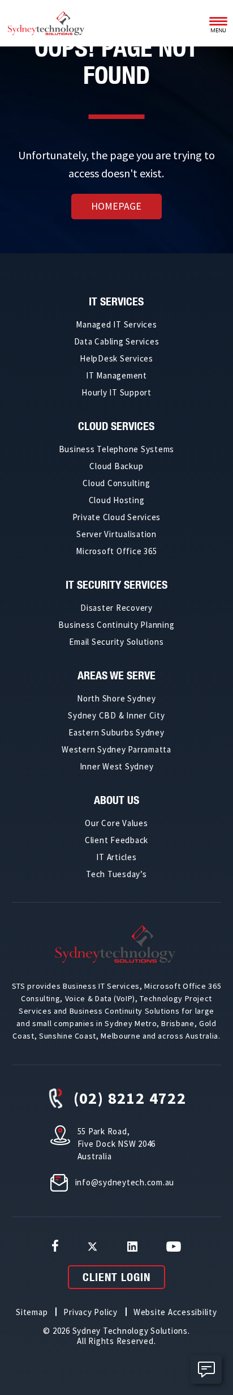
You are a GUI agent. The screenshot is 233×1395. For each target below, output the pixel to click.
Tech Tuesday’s (116, 874)
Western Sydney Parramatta (116, 749)
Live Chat (206, 1369)
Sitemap (32, 1312)
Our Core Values (116, 823)
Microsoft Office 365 (116, 551)
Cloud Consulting (116, 483)
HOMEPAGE (116, 205)
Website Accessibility (175, 1312)
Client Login (116, 1276)
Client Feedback (116, 840)
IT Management (116, 375)
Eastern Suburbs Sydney (116, 732)
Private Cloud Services (116, 517)
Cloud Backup (116, 466)
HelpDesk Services (116, 358)
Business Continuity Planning (116, 624)
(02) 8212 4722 (130, 1098)
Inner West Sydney (117, 766)
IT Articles (116, 857)
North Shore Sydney (116, 698)
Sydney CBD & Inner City (116, 715)
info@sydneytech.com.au (125, 1182)
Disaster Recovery (116, 607)
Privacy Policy (90, 1312)
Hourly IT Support (116, 392)
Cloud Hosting (117, 500)
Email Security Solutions (116, 641)
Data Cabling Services (116, 341)
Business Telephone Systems (117, 449)
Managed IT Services (116, 324)
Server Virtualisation (116, 534)
